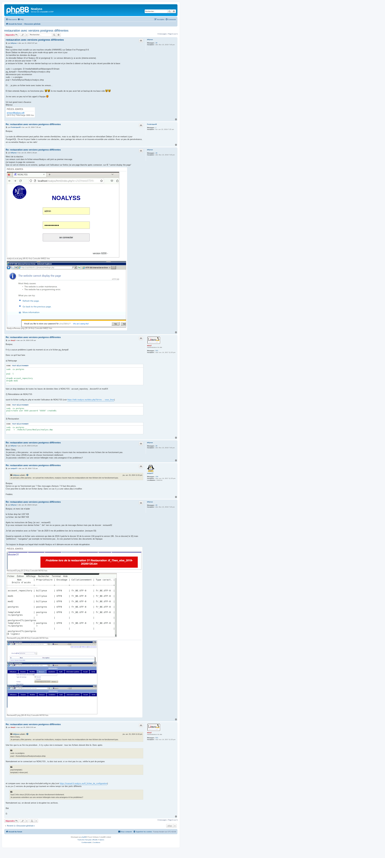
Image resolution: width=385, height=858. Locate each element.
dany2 (149, 345)
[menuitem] (21, 19)
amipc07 (150, 473)
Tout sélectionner (20, 365)
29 (156, 43)
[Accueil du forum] (18, 10)
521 (157, 350)
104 (157, 476)
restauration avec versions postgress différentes (36, 30)
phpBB (84, 837)
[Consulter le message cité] (27, 475)
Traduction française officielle (87, 840)
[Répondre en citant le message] (141, 40)
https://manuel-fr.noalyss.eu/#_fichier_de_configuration (83, 783)
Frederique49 (152, 124)
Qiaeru (102, 840)
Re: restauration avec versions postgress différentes (33, 124)
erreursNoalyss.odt (15, 113)
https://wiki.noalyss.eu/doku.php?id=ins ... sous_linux (90, 400)
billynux (150, 39)
